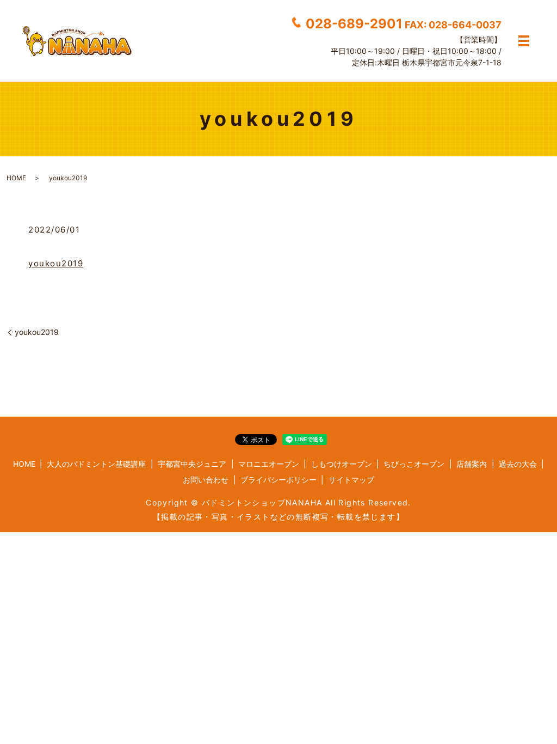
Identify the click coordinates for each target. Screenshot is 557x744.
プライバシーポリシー (278, 479)
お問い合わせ (205, 479)
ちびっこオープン (413, 463)
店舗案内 (471, 463)
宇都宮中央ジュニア (192, 463)
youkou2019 (55, 263)
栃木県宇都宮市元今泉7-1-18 (452, 62)
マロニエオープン (268, 463)
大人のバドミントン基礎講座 (96, 463)
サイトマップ (351, 479)
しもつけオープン (341, 463)
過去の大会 (518, 463)
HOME (16, 178)
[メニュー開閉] (523, 40)
